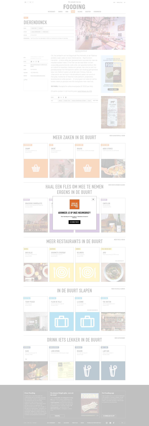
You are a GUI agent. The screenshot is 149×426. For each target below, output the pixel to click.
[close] (93, 199)
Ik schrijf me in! (74, 222)
